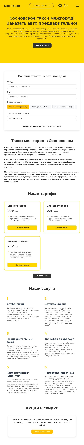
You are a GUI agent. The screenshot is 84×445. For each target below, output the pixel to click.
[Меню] (77, 5)
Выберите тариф (14, 102)
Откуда (10, 82)
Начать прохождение (42, 431)
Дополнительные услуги (18, 113)
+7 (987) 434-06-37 (41, 6)
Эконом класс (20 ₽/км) (18, 107)
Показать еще (42, 276)
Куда (9, 92)
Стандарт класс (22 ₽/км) (40, 107)
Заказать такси (42, 45)
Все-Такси (12, 6)
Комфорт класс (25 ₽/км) (63, 107)
